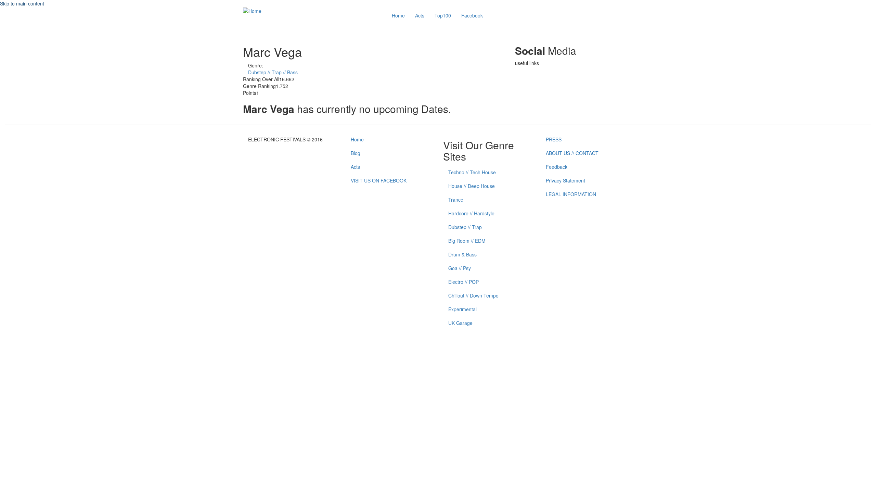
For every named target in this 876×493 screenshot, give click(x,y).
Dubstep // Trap (465, 227)
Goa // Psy (459, 268)
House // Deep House (471, 185)
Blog (355, 153)
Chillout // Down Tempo (473, 295)
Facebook (472, 15)
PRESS (554, 139)
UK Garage (460, 322)
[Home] (252, 10)
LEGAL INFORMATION (571, 194)
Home (398, 15)
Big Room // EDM (467, 240)
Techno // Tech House (472, 172)
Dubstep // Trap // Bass (273, 72)
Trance (455, 199)
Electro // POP (463, 281)
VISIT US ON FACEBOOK (379, 180)
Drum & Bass (462, 254)
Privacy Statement (565, 180)
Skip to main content (22, 3)
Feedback (556, 166)
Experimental (462, 309)
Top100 (443, 15)
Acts (419, 15)
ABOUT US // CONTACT (572, 153)
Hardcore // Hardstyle (471, 213)
